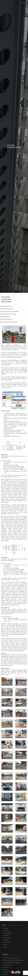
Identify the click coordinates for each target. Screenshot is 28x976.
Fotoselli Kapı (7, 971)
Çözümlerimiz (7, 937)
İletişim (5, 947)
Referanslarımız (7, 942)
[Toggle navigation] (24, 3)
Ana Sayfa (6, 928)
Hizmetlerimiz (7, 940)
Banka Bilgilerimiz (8, 933)
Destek (5, 944)
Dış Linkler (6, 951)
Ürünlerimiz (6, 935)
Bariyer (5, 969)
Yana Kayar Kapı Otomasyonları (11, 958)
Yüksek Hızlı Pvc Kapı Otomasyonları (12, 962)
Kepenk (6, 974)
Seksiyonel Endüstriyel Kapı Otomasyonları (14, 960)
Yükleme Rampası (8, 965)
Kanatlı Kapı (6, 967)
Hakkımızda (6, 930)
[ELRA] (4, 3)
